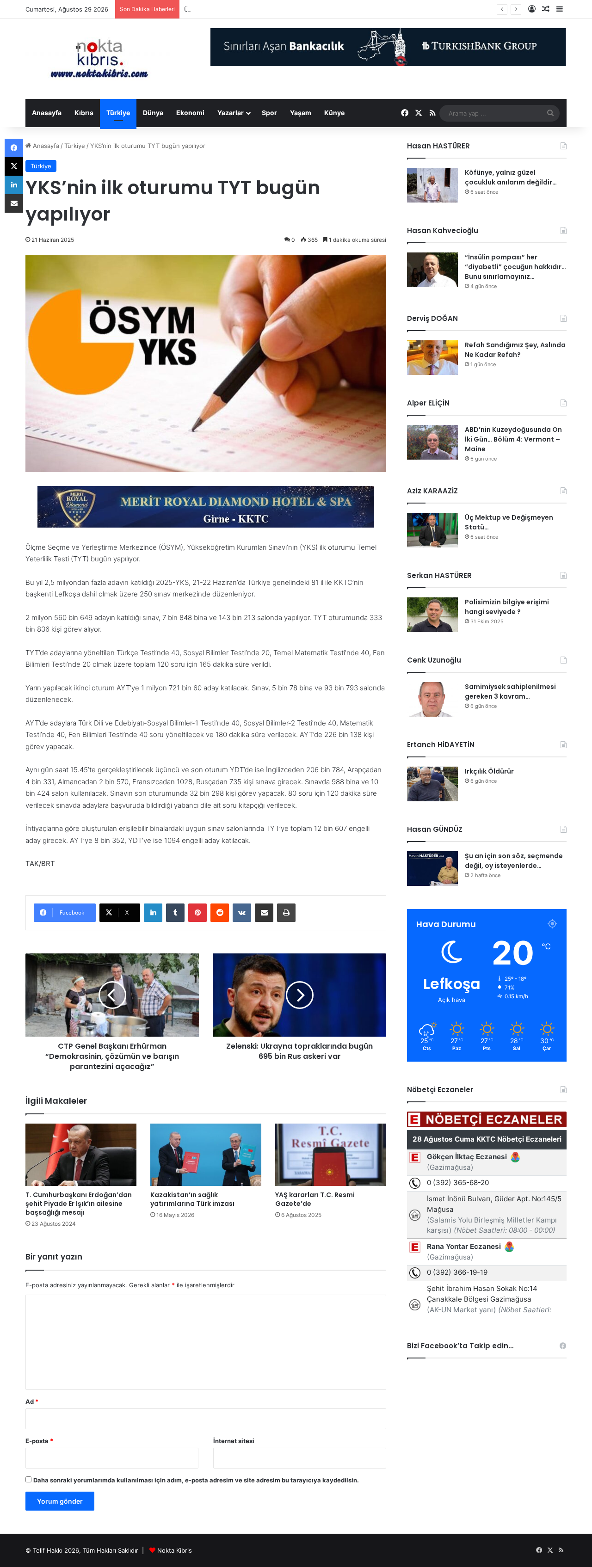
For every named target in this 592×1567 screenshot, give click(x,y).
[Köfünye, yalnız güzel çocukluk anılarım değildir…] (432, 185)
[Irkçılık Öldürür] (432, 784)
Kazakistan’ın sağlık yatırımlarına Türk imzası (192, 1199)
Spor (269, 113)
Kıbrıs (83, 113)
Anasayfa (47, 113)
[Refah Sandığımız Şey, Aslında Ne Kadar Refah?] (432, 357)
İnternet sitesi (233, 1440)
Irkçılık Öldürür (489, 771)
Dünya (153, 113)
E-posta (39, 1440)
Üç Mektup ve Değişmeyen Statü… (234, 9)
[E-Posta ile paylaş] (264, 912)
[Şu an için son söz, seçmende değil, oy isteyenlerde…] (432, 868)
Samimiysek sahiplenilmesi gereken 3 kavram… (510, 691)
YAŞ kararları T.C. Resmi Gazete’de (315, 1199)
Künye (334, 113)
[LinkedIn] (153, 912)
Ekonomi (190, 113)
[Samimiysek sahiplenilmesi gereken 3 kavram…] (432, 699)
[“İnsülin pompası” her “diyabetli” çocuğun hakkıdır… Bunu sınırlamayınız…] (432, 269)
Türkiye (118, 113)
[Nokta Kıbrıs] (99, 58)
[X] (14, 166)
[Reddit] (219, 912)
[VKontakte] (242, 912)
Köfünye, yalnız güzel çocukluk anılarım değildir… (511, 177)
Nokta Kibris (174, 1550)
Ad (31, 1401)
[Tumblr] (175, 912)
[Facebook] (14, 148)
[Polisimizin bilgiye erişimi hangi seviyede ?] (432, 614)
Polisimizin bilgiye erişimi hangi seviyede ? (507, 606)
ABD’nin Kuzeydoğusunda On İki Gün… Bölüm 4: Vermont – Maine (513, 439)
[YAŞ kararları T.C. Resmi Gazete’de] (330, 1155)
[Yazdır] (286, 912)
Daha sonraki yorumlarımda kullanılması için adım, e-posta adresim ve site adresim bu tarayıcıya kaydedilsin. (196, 1480)
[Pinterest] (197, 912)
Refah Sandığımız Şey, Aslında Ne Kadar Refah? (515, 349)
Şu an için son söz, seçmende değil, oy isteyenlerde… (514, 860)
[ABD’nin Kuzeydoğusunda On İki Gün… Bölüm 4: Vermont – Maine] (432, 442)
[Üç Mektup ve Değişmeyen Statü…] (432, 530)
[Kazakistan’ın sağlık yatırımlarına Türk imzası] (205, 1155)
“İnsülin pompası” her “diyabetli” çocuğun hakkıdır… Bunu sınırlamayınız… (515, 266)
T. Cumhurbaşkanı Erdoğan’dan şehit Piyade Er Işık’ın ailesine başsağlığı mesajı (78, 1203)
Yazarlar (230, 113)
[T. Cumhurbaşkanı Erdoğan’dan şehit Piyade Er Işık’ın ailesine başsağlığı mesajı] (80, 1155)
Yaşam (300, 113)
